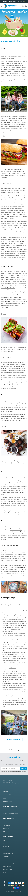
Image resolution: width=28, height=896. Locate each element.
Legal (4, 859)
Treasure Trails (13, 891)
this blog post (12, 667)
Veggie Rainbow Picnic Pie (8, 287)
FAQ (4, 843)
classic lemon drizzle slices (16, 529)
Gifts (4, 831)
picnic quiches (21, 303)
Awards (4, 798)
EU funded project (7, 801)
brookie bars (19, 533)
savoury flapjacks (12, 416)
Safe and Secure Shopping (9, 863)
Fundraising (6, 828)
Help (4, 840)
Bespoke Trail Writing (8, 822)
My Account (6, 872)
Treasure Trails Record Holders (10, 813)
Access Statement (7, 866)
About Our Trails (7, 850)
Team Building (6, 825)
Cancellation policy (16, 893)
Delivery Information (8, 853)
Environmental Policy (8, 869)
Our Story (5, 791)
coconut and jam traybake (7, 528)
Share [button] (4, 48)
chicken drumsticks (13, 418)
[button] (19, 6)
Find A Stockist (6, 847)
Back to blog (15, 750)
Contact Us (6, 856)
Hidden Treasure (7, 810)
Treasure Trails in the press (9, 795)
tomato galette (8, 301)
